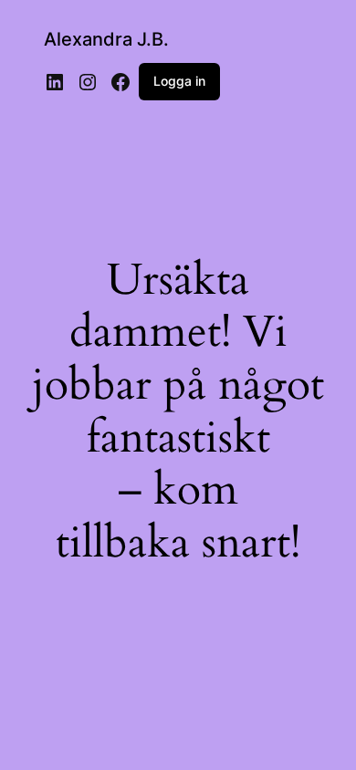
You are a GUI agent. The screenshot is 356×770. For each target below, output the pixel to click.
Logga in (179, 80)
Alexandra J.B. (106, 39)
